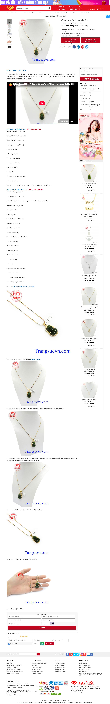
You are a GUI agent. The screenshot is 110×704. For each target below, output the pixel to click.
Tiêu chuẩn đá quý (84, 671)
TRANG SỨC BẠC (41, 13)
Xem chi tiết (91, 190)
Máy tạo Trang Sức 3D (36, 667)
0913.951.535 (90, 40)
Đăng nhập (92, 9)
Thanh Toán (34, 665)
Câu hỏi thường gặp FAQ (13, 673)
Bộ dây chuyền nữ (35, 359)
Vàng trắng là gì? (83, 663)
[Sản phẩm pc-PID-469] (91, 136)
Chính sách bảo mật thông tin (14, 665)
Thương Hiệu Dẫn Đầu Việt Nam (15, 671)
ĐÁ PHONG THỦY (85, 13)
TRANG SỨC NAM (11, 13)
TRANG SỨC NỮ (22, 13)
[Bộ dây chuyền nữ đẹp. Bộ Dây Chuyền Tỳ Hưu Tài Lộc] (9, 36)
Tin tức (80, 9)
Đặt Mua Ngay (70, 40)
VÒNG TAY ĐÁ (75, 13)
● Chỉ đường (19, 687)
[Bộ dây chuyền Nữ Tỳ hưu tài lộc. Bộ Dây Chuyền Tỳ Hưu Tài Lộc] (9, 31)
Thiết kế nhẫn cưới (60, 663)
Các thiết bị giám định (84, 665)
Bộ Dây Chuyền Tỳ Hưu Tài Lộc (16, 70)
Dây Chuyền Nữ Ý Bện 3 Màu (16, 129)
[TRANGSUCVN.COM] (10, 10)
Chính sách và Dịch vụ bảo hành (39, 663)
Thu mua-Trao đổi (35, 669)
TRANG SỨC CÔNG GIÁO (53, 13)
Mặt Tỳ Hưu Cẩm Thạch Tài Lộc (17, 190)
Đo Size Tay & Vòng (60, 667)
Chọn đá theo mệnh (84, 669)
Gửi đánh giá (49, 643)
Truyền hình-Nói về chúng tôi (14, 669)
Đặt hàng (42, 627)
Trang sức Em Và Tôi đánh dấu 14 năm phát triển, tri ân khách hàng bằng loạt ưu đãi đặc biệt (90, 674)
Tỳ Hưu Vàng (31, 286)
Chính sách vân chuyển (37, 671)
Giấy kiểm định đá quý (60, 671)
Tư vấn (108, 16)
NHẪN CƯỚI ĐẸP (31, 13)
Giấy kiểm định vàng (60, 669)
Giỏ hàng (100, 9)
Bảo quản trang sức (60, 665)
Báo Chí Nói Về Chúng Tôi (13, 667)
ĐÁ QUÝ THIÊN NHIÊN (65, 13)
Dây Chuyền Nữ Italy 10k (20, 286)
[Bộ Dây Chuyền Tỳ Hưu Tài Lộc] (9, 42)
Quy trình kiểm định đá (85, 667)
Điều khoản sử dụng (36, 673)
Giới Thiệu (9, 663)
